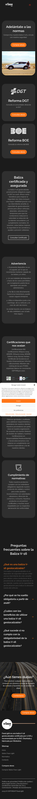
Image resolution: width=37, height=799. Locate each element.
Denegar (18, 405)
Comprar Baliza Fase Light (11, 770)
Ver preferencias (18, 410)
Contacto (5, 760)
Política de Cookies (10, 414)
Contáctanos (18, 696)
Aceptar (18, 401)
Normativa (6, 757)
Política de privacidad (20, 414)
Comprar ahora (19, 45)
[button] (34, 385)
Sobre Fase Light (8, 753)
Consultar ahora (18, 115)
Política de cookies (25, 781)
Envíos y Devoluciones (19, 783)
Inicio (4, 750)
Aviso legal (28, 414)
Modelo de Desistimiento (22, 787)
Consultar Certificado (18, 237)
